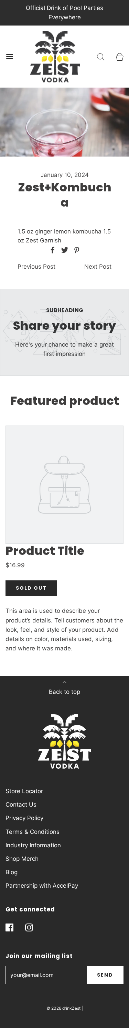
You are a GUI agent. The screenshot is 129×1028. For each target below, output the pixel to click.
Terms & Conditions (33, 831)
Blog (12, 872)
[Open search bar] (100, 56)
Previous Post (36, 266)
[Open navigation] (9, 56)
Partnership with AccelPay (42, 885)
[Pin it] (76, 250)
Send (105, 974)
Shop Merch (22, 858)
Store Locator (24, 791)
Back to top (64, 691)
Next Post (97, 266)
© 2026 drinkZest (63, 1008)
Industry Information (33, 845)
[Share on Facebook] (51, 250)
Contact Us (21, 804)
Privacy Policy (24, 818)
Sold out (31, 588)
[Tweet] (63, 250)
